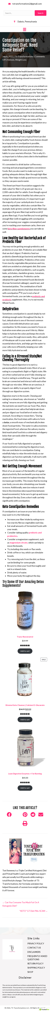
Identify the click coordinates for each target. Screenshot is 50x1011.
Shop (30, 972)
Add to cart (25, 651)
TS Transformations (24, 56)
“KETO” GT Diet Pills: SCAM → (33, 911)
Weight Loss (20, 59)
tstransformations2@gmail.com (27, 3)
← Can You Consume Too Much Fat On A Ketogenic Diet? (20, 904)
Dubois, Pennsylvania (27, 21)
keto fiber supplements (19, 228)
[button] (40, 13)
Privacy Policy (35, 943)
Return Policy (35, 963)
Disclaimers (33, 952)
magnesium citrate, (19, 542)
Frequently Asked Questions (37, 958)
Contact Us (34, 947)
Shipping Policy (36, 967)
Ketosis (10, 59)
